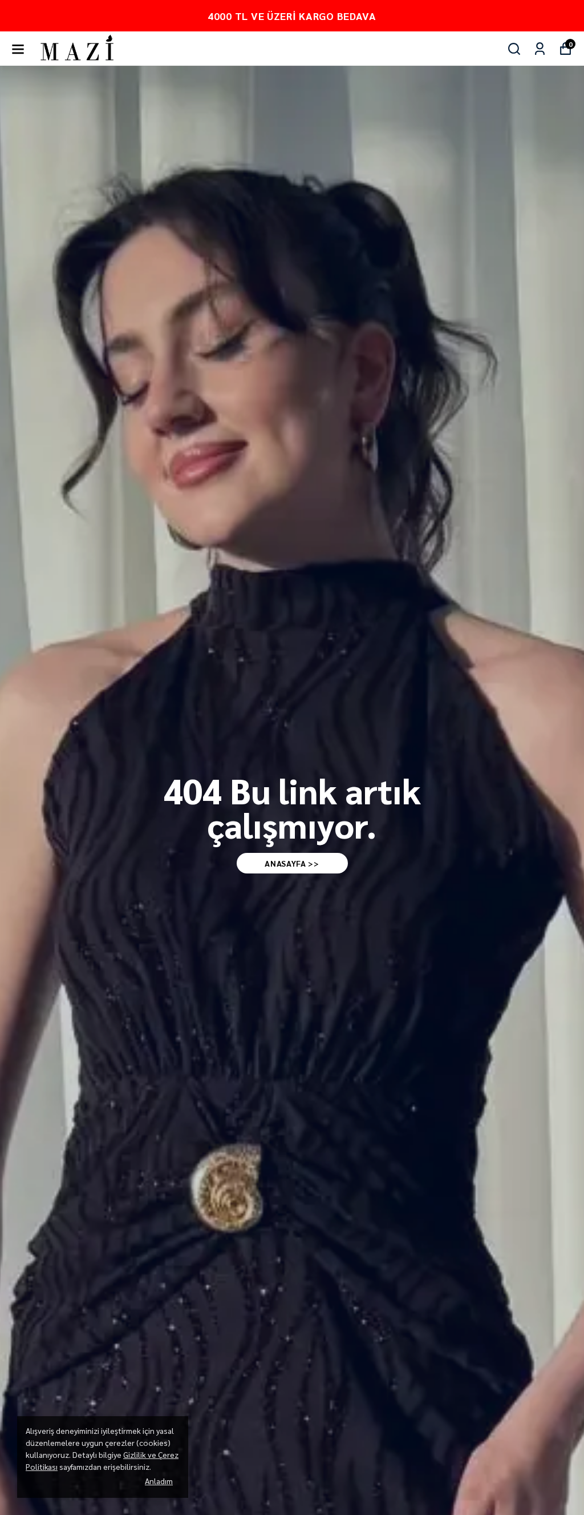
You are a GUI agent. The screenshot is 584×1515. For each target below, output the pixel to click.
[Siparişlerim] (540, 49)
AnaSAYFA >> (292, 863)
